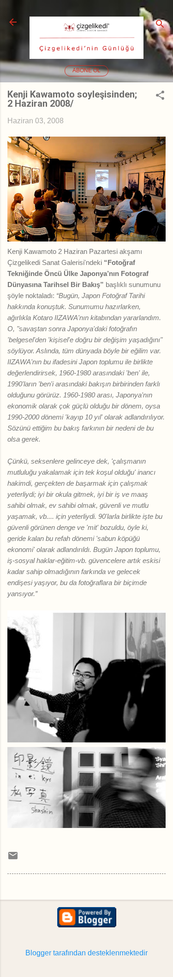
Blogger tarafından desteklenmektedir (86, 953)
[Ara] (160, 25)
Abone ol (86, 70)
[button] (160, 96)
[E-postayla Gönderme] (12, 858)
